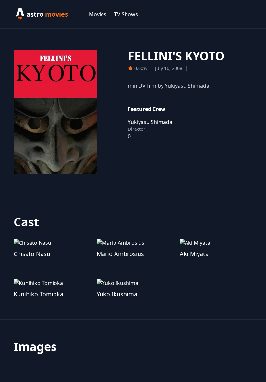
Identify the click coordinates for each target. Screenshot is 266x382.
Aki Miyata (194, 254)
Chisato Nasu (32, 254)
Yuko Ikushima (117, 294)
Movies (97, 14)
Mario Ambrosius (120, 254)
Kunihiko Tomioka (38, 294)
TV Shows (126, 14)
